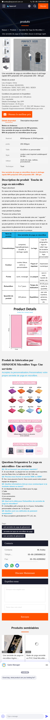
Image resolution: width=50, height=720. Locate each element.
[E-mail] (17, 565)
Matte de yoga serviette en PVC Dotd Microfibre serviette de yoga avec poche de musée (36, 657)
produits (13, 30)
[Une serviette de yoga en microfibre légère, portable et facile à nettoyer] (13, 644)
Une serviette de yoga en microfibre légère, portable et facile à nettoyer (13, 657)
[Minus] (46, 665)
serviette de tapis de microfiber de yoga (18, 531)
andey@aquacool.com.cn (13, 2)
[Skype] (6, 565)
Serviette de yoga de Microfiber (31, 30)
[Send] (47, 716)
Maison (4, 30)
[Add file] (3, 716)
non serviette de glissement (13, 536)
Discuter (43, 6)
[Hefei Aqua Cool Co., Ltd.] (11, 6)
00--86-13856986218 (40, 2)
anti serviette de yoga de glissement (16, 527)
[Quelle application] (12, 565)
